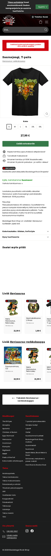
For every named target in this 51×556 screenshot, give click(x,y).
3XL (40, 126)
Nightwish (6, 450)
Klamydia (6, 446)
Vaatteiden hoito (9, 495)
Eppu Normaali (8, 436)
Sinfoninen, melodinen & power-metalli (35, 460)
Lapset (28, 428)
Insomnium (6, 443)
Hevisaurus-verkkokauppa (13, 61)
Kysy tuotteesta (10, 237)
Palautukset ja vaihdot (11, 484)
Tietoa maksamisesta (11, 481)
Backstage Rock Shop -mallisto (35, 440)
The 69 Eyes (7, 421)
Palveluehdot (7, 502)
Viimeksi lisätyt (32, 425)
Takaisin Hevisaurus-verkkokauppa (27, 399)
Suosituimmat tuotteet (34, 436)
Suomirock (30, 449)
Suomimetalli (31, 445)
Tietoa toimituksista (10, 477)
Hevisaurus (17, 293)
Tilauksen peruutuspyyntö (12, 488)
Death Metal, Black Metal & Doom (36, 453)
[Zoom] (46, 113)
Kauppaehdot (7, 499)
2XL (33, 126)
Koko (25, 121)
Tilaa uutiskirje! (16, 2)
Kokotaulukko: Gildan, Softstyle (18, 231)
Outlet (28, 432)
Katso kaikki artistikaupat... (13, 461)
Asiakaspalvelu (8, 473)
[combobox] (25, 30)
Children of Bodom (9, 432)
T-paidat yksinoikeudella (35, 421)
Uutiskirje (6, 509)
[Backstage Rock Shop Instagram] (27, 530)
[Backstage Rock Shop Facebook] (32, 530)
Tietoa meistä (7, 513)
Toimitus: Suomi (41, 17)
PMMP (4, 454)
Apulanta (6, 428)
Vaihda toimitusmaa (11, 183)
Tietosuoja (6, 506)
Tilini (4, 517)
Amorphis (6, 425)
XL (26, 126)
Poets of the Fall (8, 457)
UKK (4, 491)
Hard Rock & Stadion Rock (36, 465)
